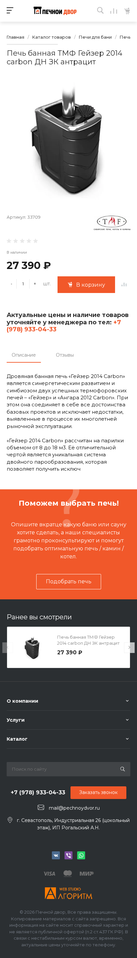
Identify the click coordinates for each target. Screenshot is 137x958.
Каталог (17, 739)
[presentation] (7, 647)
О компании (22, 701)
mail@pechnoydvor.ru (74, 808)
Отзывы (65, 355)
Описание (24, 355)
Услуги (16, 720)
